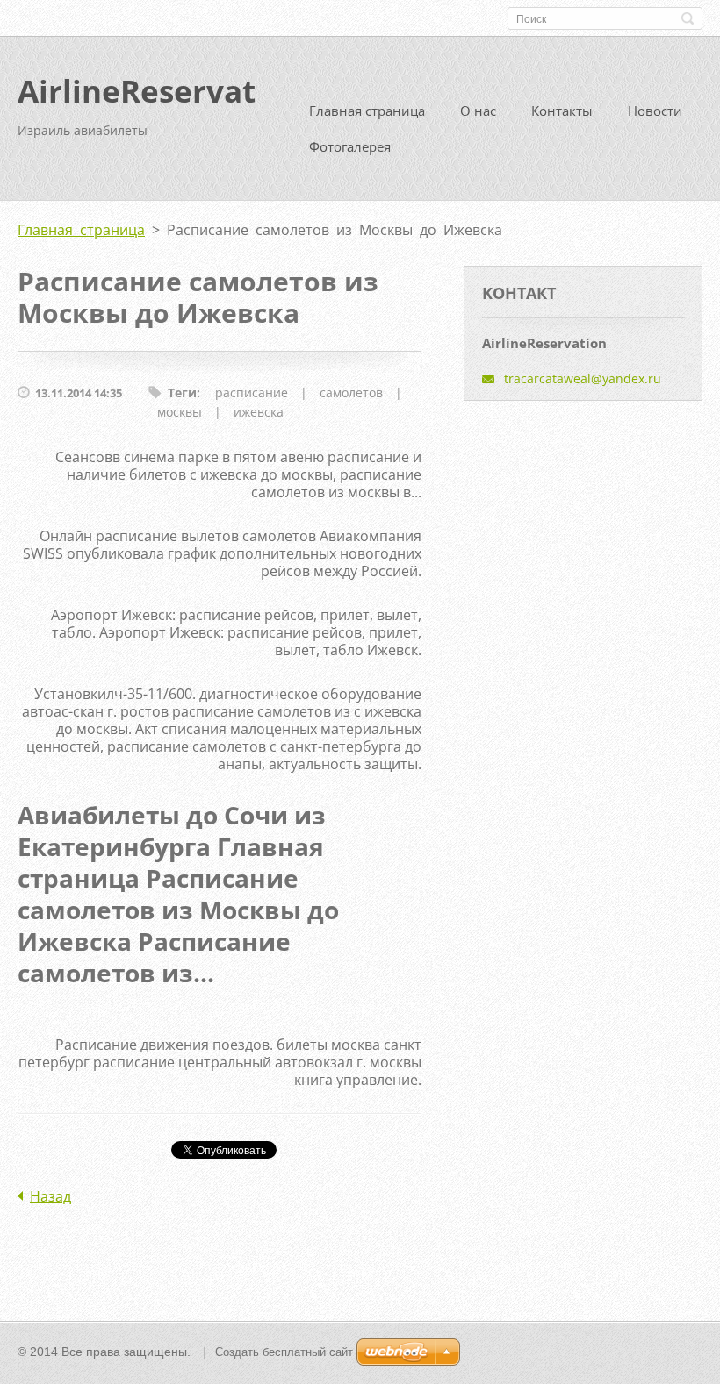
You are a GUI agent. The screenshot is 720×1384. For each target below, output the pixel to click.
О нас (478, 110)
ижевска (259, 411)
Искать (687, 18)
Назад (50, 1196)
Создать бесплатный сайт (284, 1352)
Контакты (562, 110)
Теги (182, 392)
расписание (251, 392)
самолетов (351, 392)
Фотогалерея (350, 146)
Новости (655, 110)
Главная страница (367, 110)
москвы (179, 411)
